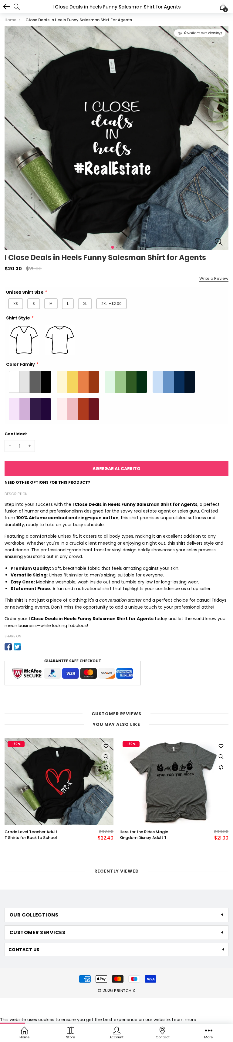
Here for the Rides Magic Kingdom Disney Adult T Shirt (144, 834)
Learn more (184, 1020)
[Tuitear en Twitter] (17, 646)
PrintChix (124, 991)
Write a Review (213, 278)
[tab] (116, 915)
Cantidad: (16, 434)
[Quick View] (105, 756)
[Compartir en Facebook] (8, 646)
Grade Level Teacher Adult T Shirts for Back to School (31, 834)
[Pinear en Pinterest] (26, 646)
